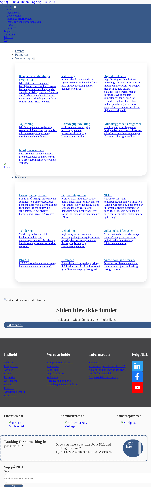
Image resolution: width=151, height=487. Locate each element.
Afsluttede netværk (14, 391)
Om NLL (9, 6)
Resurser (9, 388)
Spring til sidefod (43, 2)
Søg (13, 486)
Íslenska (8, 37)
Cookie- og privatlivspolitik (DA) (107, 366)
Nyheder (9, 362)
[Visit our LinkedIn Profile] (137, 366)
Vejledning (53, 377)
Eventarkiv (10, 395)
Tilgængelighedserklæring (103, 377)
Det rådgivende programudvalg (24, 21)
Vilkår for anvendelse (101, 373)
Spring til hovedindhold (15, 2)
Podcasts (9, 384)
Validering (52, 369)
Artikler (8, 369)
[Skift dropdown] (15, 7)
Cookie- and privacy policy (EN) (107, 369)
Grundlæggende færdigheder (62, 384)
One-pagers (10, 380)
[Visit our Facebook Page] (137, 376)
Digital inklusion (56, 373)
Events (19, 51)
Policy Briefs (11, 366)
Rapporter (21, 54)
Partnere (11, 27)
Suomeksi (9, 34)
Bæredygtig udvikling (59, 380)
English (8, 31)
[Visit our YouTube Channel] (137, 387)
